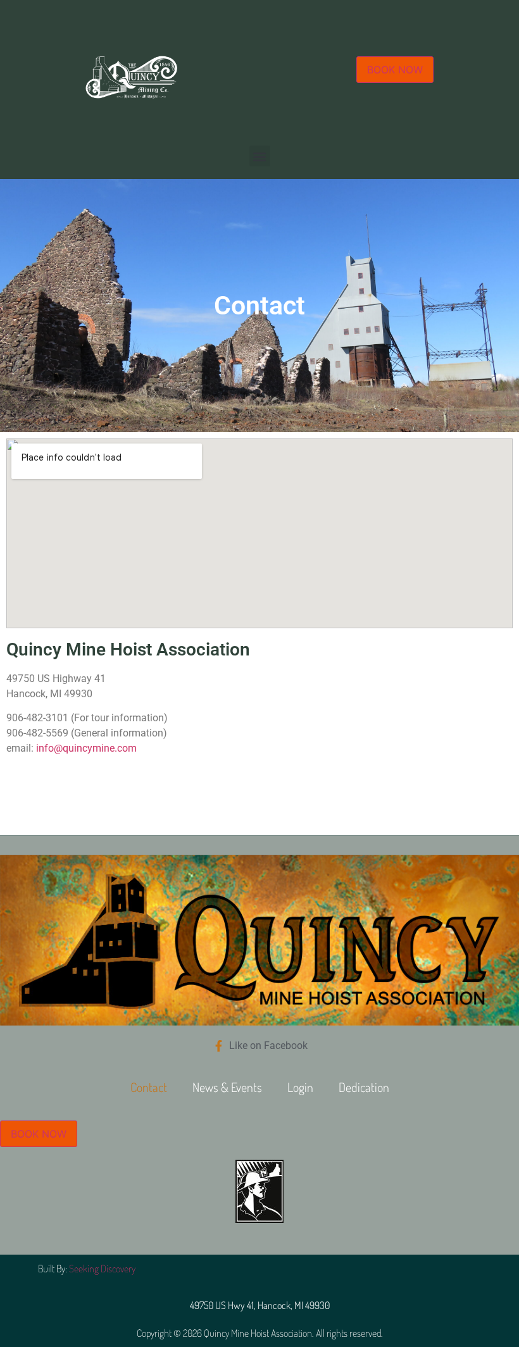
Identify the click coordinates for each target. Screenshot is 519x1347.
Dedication (364, 1087)
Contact (148, 1087)
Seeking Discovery (102, 1268)
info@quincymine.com (86, 748)
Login (300, 1087)
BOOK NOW (395, 69)
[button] (259, 156)
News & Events (227, 1087)
